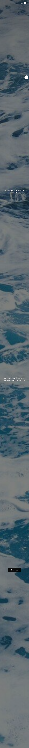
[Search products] (26, 77)
